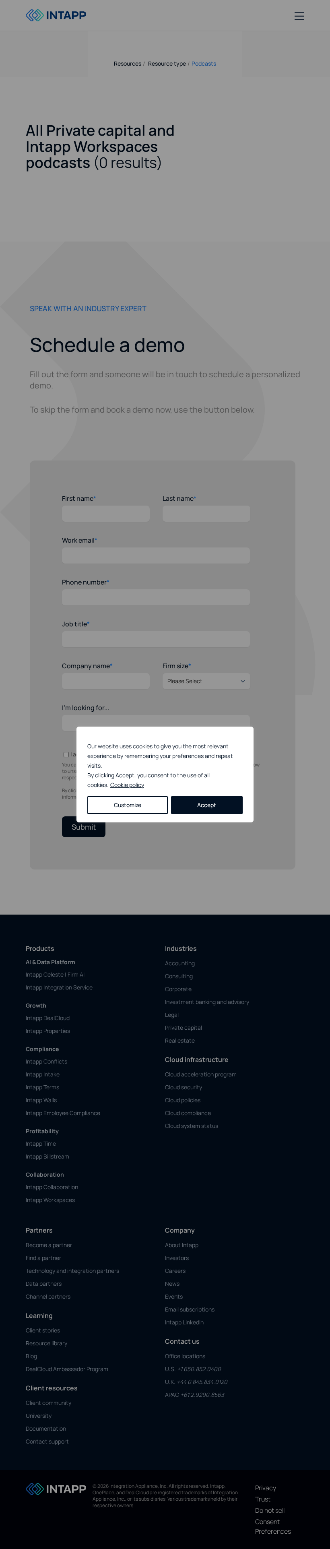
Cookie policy (127, 785)
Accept (206, 805)
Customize (127, 805)
